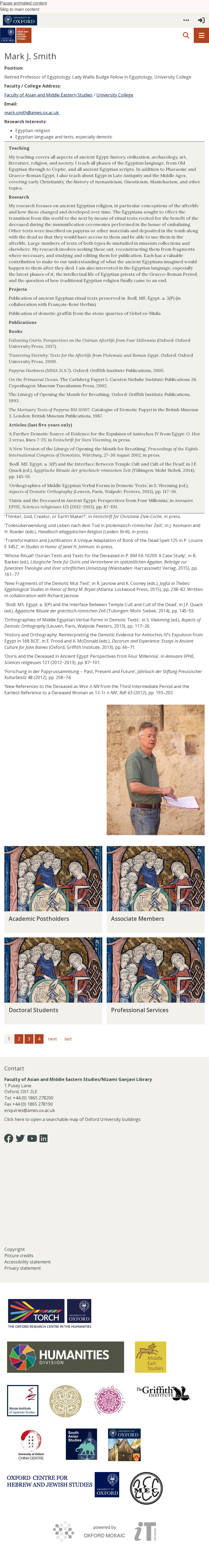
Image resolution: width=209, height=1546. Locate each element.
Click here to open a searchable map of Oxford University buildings (72, 1119)
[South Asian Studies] (81, 1444)
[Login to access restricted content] (201, 20)
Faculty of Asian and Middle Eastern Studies (48, 95)
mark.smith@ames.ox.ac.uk (32, 113)
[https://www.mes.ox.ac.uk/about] (150, 1357)
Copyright (14, 1249)
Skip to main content (19, 9)
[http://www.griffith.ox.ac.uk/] (163, 1393)
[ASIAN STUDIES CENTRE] (124, 1445)
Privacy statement (22, 1268)
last (68, 1039)
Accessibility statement (27, 1262)
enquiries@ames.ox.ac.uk (30, 1110)
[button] (186, 20)
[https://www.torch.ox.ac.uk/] (49, 1313)
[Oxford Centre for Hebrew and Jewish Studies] (63, 1484)
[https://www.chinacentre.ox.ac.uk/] (31, 1445)
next (52, 1039)
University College (114, 95)
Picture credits (18, 1256)
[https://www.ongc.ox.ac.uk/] (109, 1401)
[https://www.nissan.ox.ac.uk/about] (22, 1400)
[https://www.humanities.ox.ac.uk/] (65, 1357)
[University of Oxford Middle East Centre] (146, 1488)
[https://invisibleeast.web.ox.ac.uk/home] (65, 1401)
